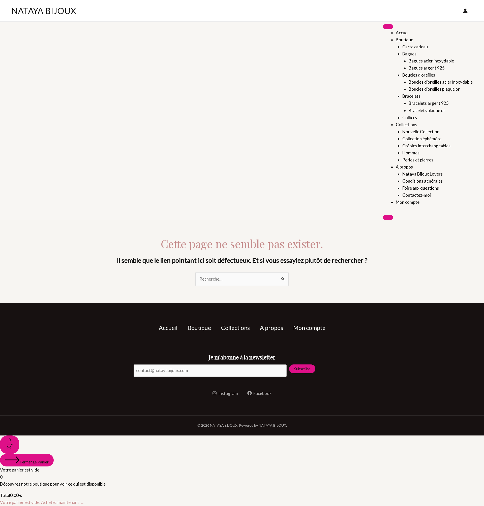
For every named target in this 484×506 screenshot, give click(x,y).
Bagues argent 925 (427, 68)
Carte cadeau (415, 46)
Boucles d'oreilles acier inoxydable (441, 82)
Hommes (410, 152)
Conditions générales (422, 181)
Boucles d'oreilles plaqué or (434, 89)
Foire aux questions (420, 188)
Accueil (402, 32)
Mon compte (407, 202)
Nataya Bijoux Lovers (422, 174)
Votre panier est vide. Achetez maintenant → (42, 502)
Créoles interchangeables (426, 145)
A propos (404, 167)
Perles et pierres (417, 159)
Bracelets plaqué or (427, 110)
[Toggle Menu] (388, 26)
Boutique (404, 39)
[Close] (388, 217)
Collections (406, 124)
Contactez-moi (416, 195)
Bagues (409, 53)
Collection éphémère (421, 138)
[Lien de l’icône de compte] (465, 11)
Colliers (409, 117)
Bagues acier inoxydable (431, 60)
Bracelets (411, 96)
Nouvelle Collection (420, 131)
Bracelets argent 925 (429, 103)
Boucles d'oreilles (418, 75)
